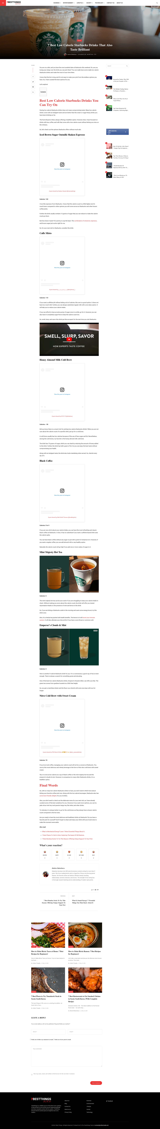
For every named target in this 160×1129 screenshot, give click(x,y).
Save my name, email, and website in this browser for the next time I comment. (54, 1073)
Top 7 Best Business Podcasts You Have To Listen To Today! (120, 157)
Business (56, 3)
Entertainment (68, 3)
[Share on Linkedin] (33, 92)
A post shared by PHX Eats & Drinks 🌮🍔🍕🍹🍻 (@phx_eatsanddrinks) (62, 752)
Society (88, 3)
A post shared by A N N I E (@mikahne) (62, 416)
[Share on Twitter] (33, 82)
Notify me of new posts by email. (63, 1039)
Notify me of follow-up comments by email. (42, 1039)
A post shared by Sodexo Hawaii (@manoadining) (62, 191)
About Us (120, 3)
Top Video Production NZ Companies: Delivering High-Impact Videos (120, 109)
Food (79, 40)
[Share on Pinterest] (33, 87)
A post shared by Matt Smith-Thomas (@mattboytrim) (62, 517)
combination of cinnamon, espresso (85, 221)
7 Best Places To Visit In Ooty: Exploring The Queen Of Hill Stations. (63, 835)
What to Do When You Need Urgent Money (120, 99)
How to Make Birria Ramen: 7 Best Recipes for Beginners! (84, 952)
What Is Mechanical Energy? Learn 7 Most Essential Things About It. (63, 831)
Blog (66, 1103)
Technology (99, 3)
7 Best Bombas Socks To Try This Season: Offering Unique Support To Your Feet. (67, 839)
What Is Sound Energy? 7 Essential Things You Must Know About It (83, 901)
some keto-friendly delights (48, 796)
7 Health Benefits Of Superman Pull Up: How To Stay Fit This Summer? (120, 166)
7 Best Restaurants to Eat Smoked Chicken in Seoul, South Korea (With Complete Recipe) (84, 999)
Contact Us (110, 3)
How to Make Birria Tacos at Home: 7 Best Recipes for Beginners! (47, 952)
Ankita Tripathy (36, 963)
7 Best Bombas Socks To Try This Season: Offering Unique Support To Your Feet (53, 902)
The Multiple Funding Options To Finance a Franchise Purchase (120, 90)
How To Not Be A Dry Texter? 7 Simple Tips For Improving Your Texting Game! (121, 147)
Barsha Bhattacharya (75, 1010)
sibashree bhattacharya (71, 54)
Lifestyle (80, 3)
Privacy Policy (68, 1112)
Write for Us (68, 1109)
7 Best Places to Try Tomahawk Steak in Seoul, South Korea (46, 997)
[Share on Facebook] (33, 77)
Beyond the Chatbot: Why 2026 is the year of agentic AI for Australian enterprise (121, 80)
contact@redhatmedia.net (101, 1125)
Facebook (110, 1101)
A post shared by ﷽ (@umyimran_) (62, 289)
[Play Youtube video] (69, 339)
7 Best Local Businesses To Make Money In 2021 (120, 176)
